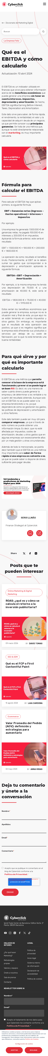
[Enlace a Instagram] (10, 933)
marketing (14, 132)
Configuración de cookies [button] (24, 1044)
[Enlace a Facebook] (19, 933)
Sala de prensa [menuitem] (10, 977)
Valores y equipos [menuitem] (11, 968)
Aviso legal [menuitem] (31, 958)
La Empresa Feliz (11, 41)
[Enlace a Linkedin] (14, 933)
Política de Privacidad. (16, 874)
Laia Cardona (35, 703)
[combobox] (21, 31)
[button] (44, 4)
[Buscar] (43, 31)
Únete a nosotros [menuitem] (11, 973)
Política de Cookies (32, 1039)
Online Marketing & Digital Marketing (20, 592)
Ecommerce (13, 716)
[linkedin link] (30, 533)
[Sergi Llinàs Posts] (39, 533)
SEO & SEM (13, 657)
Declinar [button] (33, 1050)
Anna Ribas (36, 769)
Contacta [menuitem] (7, 982)
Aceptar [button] (14, 1050)
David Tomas (35, 643)
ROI (13, 388)
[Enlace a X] (24, 933)
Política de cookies (34, 979)
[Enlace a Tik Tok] (29, 933)
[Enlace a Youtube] (5, 933)
